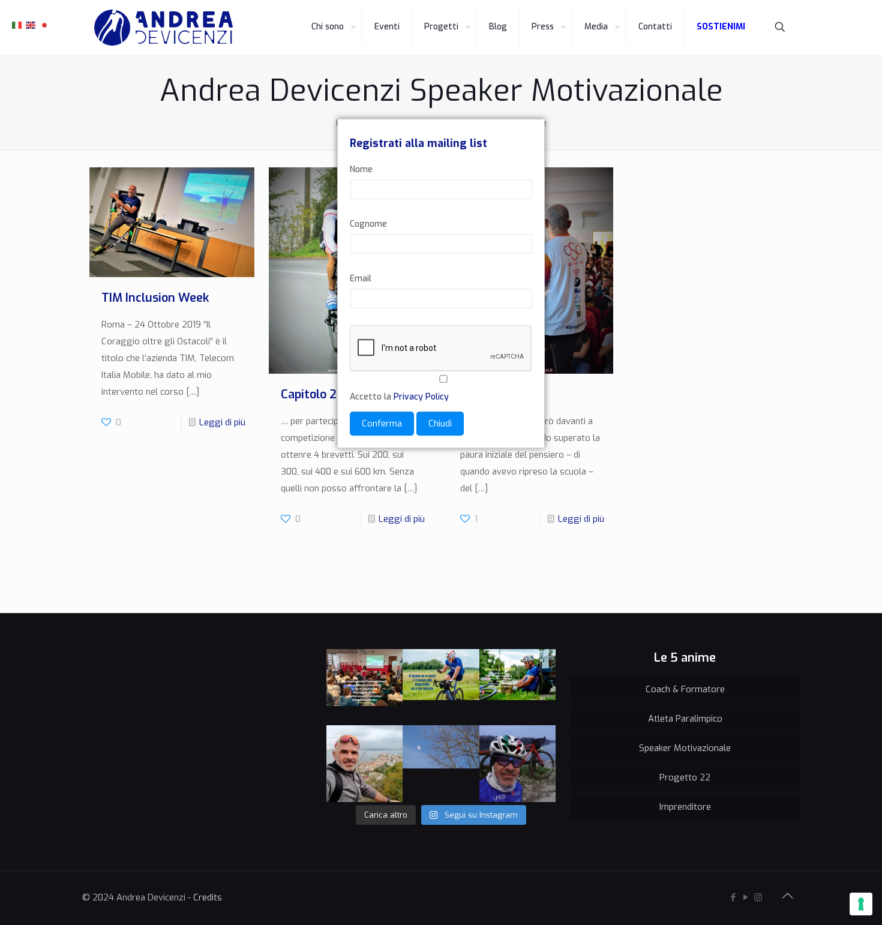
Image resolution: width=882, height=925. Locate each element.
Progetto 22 (684, 777)
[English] (31, 25)
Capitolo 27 (312, 394)
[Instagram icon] (758, 897)
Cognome (368, 224)
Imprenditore (685, 807)
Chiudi (440, 424)
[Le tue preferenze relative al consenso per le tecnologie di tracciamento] (861, 904)
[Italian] (17, 25)
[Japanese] (45, 25)
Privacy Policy (421, 397)
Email (360, 279)
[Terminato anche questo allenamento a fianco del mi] (517, 763)
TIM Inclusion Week (155, 298)
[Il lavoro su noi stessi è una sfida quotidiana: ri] (441, 687)
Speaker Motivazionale (685, 748)
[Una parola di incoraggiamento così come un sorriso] (364, 687)
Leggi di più (222, 422)
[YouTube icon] (745, 897)
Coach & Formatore (685, 689)
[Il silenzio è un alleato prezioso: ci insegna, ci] (517, 687)
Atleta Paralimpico (685, 719)
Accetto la (399, 397)
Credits (207, 897)
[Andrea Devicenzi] (163, 27)
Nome (361, 170)
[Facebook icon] (732, 897)
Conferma (382, 424)
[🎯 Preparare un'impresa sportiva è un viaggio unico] (441, 763)
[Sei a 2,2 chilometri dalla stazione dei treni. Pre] (364, 763)
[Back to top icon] (787, 896)
